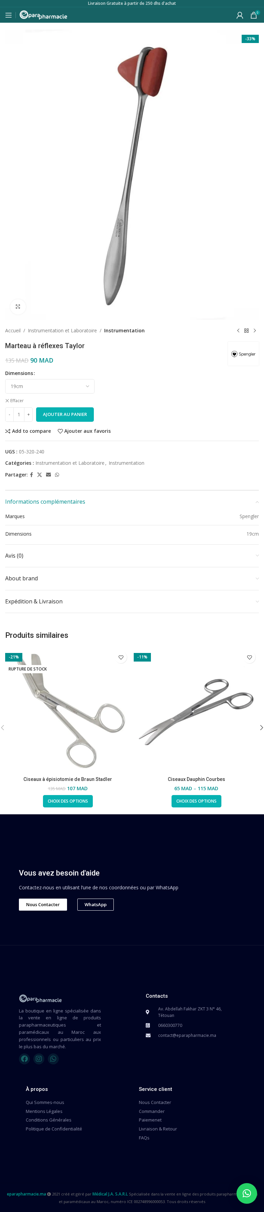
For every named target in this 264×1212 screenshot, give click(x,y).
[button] (246, 1193)
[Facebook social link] (31, 475)
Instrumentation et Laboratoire (62, 330)
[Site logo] (43, 14)
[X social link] (39, 475)
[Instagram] (38, 1058)
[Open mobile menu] (8, 15)
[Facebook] (24, 1058)
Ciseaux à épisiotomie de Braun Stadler (67, 779)
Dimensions (19, 373)
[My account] (240, 15)
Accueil (13, 330)
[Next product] (255, 330)
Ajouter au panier (65, 414)
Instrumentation (124, 330)
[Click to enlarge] (18, 307)
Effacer (17, 401)
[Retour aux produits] (246, 330)
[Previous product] (238, 330)
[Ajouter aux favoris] (121, 657)
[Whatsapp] (53, 1058)
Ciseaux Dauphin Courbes (196, 779)
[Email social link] (48, 475)
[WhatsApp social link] (57, 475)
